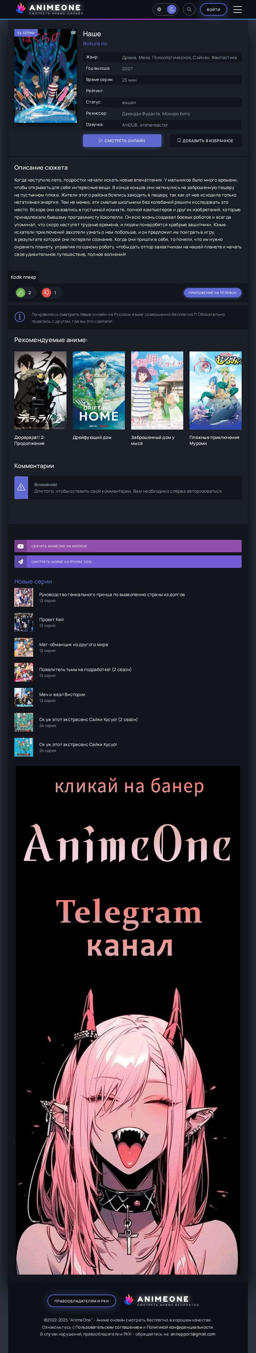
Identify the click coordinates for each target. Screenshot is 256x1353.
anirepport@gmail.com (193, 1334)
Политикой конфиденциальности (180, 1327)
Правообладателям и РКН (82, 1301)
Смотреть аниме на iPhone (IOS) (62, 562)
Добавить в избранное (208, 140)
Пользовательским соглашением (109, 1327)
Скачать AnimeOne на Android (59, 546)
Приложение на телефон (213, 293)
